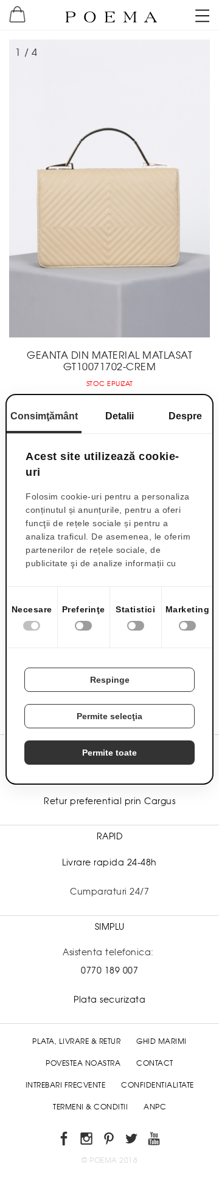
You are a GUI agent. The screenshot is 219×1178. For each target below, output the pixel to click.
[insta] (87, 1140)
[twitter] (132, 1140)
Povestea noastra (83, 1063)
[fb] (65, 1140)
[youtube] (155, 1140)
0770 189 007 (109, 970)
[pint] (110, 1140)
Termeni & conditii (90, 1107)
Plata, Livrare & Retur (76, 1041)
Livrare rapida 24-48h (109, 862)
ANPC (155, 1107)
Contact (154, 1063)
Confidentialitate (157, 1085)
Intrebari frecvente (66, 1085)
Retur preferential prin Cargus (109, 801)
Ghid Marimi (161, 1041)
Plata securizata (109, 999)
